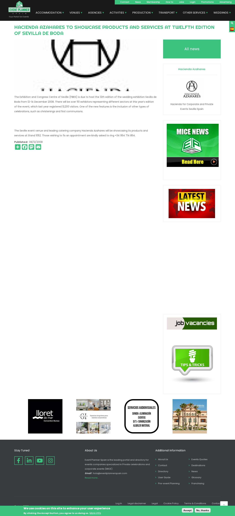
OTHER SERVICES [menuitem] (192, 13)
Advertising (226, 2)
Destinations (198, 465)
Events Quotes (199, 459)
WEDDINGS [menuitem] (219, 13)
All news (191, 48)
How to (169, 2)
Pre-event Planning (169, 483)
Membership (153, 2)
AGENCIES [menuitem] (94, 13)
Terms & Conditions (195, 503)
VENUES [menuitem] (73, 13)
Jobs (181, 2)
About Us (163, 459)
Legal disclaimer (137, 503)
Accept (187, 510)
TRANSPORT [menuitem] (165, 13)
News (138, 2)
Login (192, 2)
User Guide (164, 477)
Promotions (207, 2)
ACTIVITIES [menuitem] (115, 13)
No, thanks (202, 510)
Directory (163, 471)
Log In (119, 503)
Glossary (196, 477)
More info (95, 513)
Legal (155, 503)
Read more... (92, 477)
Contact (124, 2)
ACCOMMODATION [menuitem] (47, 13)
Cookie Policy (171, 503)
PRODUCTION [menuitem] (140, 13)
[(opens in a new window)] (45, 432)
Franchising (197, 483)
